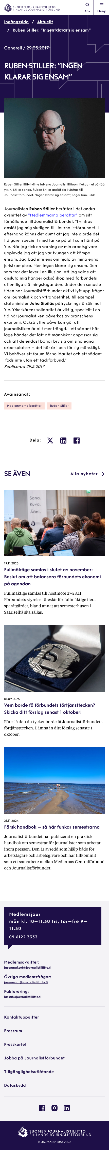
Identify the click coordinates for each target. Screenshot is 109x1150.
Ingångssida (16, 22)
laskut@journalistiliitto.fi (22, 997)
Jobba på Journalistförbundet (34, 1058)
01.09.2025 (12, 699)
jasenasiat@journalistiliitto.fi (26, 982)
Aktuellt (45, 22)
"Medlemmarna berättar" (53, 215)
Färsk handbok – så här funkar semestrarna (52, 827)
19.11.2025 (11, 563)
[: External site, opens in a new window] (50, 440)
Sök (87, 11)
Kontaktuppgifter (21, 1018)
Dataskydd (15, 1086)
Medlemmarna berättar (24, 405)
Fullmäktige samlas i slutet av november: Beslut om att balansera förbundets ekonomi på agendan (52, 577)
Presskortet (15, 1045)
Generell (13, 48)
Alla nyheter (84, 474)
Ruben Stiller (59, 405)
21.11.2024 (11, 821)
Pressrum (13, 1031)
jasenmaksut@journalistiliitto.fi (27, 967)
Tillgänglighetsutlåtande (29, 1072)
